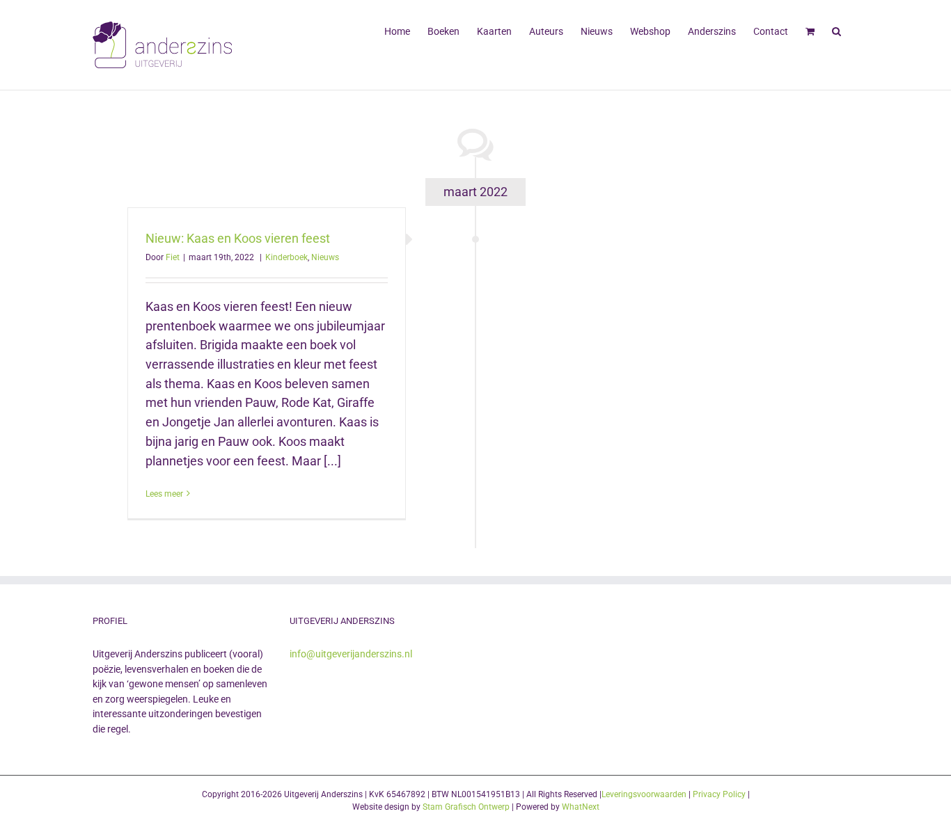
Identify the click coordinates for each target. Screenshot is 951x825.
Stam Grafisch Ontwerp (466, 807)
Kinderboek (286, 257)
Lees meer (164, 494)
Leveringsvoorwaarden (644, 794)
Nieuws (325, 257)
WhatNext (580, 807)
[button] (836, 30)
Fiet (173, 257)
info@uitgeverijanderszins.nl (351, 653)
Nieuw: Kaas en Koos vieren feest (238, 238)
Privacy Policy (719, 794)
